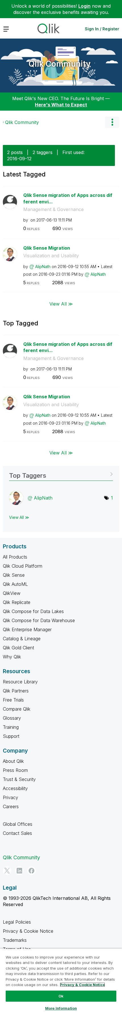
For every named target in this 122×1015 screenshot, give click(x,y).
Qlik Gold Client (18, 647)
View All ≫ (61, 303)
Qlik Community (60, 64)
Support (11, 736)
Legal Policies (17, 922)
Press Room (15, 770)
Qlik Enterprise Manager (27, 629)
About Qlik (13, 761)
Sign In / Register (102, 28)
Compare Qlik (16, 709)
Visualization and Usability (51, 255)
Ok (61, 996)
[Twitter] (7, 870)
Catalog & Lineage (22, 638)
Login (84, 6)
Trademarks (15, 940)
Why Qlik (12, 657)
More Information (61, 1008)
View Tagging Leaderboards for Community (61, 473)
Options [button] (112, 122)
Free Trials (13, 700)
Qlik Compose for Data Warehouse (39, 620)
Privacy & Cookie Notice (28, 931)
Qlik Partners (16, 691)
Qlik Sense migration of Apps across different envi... (67, 198)
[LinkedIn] (19, 870)
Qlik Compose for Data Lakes (33, 611)
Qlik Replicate (16, 602)
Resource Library (20, 682)
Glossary (12, 718)
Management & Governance (53, 209)
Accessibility (15, 788)
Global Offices (17, 824)
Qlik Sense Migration (46, 248)
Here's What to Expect (61, 105)
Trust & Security (19, 779)
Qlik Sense (14, 575)
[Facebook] (31, 870)
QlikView (11, 593)
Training (11, 727)
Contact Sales (17, 833)
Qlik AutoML (15, 584)
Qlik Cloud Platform (22, 566)
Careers (11, 806)
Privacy (10, 797)
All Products (15, 557)
